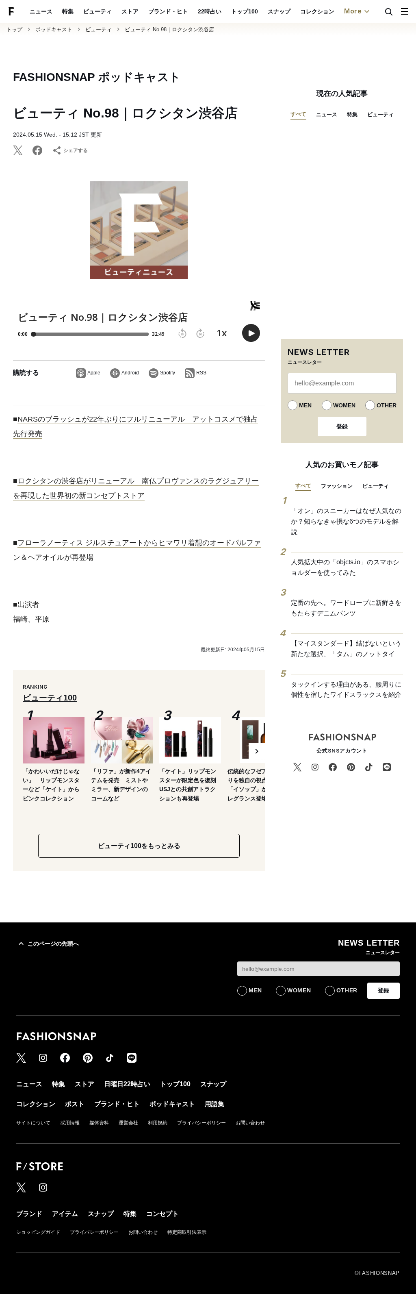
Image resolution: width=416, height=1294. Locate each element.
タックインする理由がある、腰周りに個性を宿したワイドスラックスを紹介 (346, 689)
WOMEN (344, 405)
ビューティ (97, 11)
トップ (14, 29)
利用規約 (157, 1123)
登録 (342, 426)
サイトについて (33, 1123)
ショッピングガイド (38, 1232)
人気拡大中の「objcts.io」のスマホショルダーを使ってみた (345, 567)
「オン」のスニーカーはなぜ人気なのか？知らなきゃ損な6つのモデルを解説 (346, 521)
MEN (305, 405)
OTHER (386, 405)
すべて (298, 114)
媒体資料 (99, 1123)
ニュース (41, 11)
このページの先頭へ (53, 943)
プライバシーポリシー (201, 1123)
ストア (130, 11)
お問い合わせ (250, 1123)
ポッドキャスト (53, 29)
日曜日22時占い (127, 1084)
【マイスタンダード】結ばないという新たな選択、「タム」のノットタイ (346, 648)
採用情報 (70, 1123)
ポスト (74, 1103)
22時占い (209, 11)
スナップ (279, 11)
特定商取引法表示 (186, 1232)
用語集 (214, 1103)
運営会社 (128, 1123)
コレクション (317, 11)
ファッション (337, 486)
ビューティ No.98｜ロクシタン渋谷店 (169, 29)
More (353, 11)
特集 (68, 11)
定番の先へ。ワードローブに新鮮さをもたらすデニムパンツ (346, 608)
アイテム (65, 1213)
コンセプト (162, 1213)
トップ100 (244, 11)
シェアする (75, 150)
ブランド (29, 1213)
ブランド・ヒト (168, 11)
